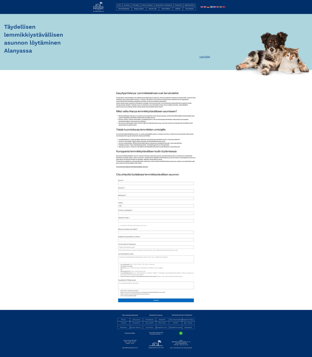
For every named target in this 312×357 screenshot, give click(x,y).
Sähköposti (122, 195)
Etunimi (121, 180)
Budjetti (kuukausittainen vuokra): (129, 237)
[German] (208, 7)
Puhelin (120, 203)
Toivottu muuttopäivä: (125, 210)
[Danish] (205, 7)
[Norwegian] (217, 7)
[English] (201, 7)
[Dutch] (214, 7)
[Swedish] (220, 7)
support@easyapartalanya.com (130, 347)
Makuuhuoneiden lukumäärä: (128, 229)
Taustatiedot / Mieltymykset (127, 280)
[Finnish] (211, 7)
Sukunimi (121, 188)
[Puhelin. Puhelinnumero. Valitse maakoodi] (120, 206)
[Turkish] (223, 7)
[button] (127, 5)
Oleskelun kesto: (124, 218)
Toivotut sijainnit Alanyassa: (127, 244)
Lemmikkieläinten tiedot (125, 254)
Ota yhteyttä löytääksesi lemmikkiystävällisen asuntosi (132, 167)
